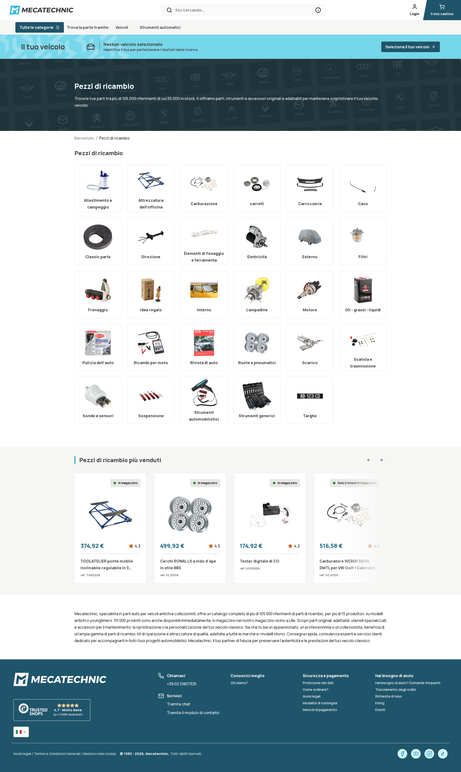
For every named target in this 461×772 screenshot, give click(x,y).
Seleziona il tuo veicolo (407, 46)
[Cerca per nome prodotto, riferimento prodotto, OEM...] (318, 10)
